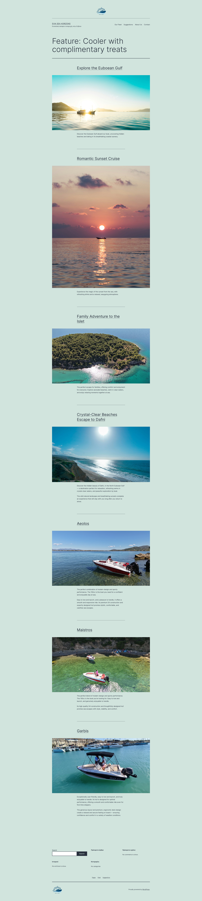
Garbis (83, 731)
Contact (147, 25)
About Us (138, 25)
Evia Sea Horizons (61, 24)
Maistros (84, 630)
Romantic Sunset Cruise (98, 158)
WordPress (146, 889)
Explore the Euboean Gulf (99, 68)
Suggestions (128, 25)
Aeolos (83, 523)
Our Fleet (118, 25)
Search (54, 850)
